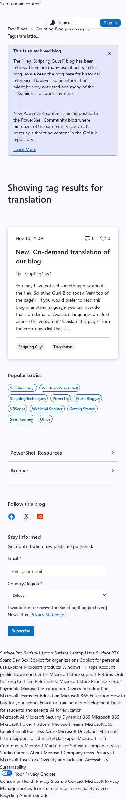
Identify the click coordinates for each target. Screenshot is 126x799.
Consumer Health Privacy (25, 781)
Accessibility (96, 760)
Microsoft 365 (106, 717)
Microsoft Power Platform (25, 724)
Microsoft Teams (68, 724)
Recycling (9, 795)
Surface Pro (11, 653)
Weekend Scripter (47, 408)
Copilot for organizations (54, 660)
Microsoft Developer (78, 731)
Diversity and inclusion (61, 760)
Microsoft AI (12, 717)
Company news (79, 752)
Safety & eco (95, 788)
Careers (21, 752)
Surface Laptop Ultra (74, 653)
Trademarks (70, 788)
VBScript (17, 408)
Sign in (110, 22)
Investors (29, 760)
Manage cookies (16, 788)
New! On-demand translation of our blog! (63, 256)
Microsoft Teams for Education (29, 695)
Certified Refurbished (37, 681)
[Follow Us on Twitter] (26, 516)
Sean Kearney (21, 419)
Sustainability (13, 767)
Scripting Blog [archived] (60, 29)
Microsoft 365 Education (85, 695)
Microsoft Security (43, 717)
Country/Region (25, 583)
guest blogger (88, 398)
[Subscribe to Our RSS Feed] (40, 516)
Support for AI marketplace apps (44, 738)
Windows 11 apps (80, 667)
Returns (105, 674)
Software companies (90, 745)
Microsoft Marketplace (47, 745)
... (37, 36)
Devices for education (87, 688)
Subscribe (21, 631)
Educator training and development (75, 703)
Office (45, 419)
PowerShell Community (44, 120)
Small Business (30, 731)
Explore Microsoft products (34, 667)
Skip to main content (20, 3)
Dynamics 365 (76, 717)
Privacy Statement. (48, 614)
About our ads (33, 795)
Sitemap (59, 781)
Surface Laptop (38, 653)
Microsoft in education (43, 688)
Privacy (112, 781)
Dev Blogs (17, 29)
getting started (82, 408)
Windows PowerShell (60, 387)
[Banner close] (109, 53)
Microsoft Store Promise (83, 681)
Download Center (31, 674)
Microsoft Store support (73, 674)
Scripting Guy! (22, 387)
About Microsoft (46, 752)
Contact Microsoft (86, 781)
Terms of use (45, 788)
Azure (51, 731)
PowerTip (61, 398)
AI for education (66, 710)
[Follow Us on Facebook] (12, 516)
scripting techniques (28, 398)
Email (14, 558)
